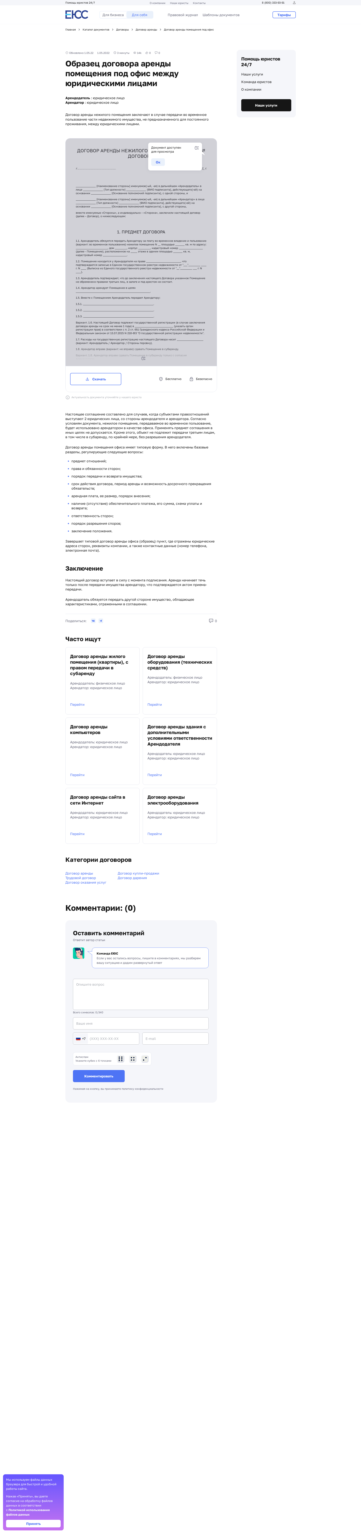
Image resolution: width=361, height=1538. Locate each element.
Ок (158, 162)
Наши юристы (179, 3)
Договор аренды (79, 873)
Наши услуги (252, 74)
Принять (33, 1524)
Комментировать (98, 1076)
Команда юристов (256, 82)
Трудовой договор (80, 878)
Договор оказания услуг (85, 882)
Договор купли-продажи (138, 873)
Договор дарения (132, 878)
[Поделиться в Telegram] (101, 621)
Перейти (77, 704)
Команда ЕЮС (107, 953)
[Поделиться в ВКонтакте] (93, 621)
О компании (157, 3)
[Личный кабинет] (294, 2)
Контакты (199, 3)
